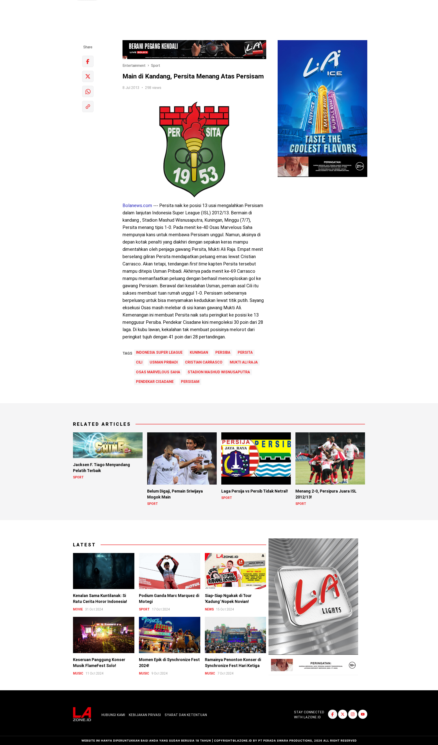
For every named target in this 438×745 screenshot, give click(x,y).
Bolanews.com (137, 205)
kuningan (199, 352)
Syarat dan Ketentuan (186, 715)
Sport (155, 65)
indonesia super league (159, 352)
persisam (190, 382)
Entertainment (134, 65)
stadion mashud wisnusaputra (219, 372)
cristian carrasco (203, 362)
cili (139, 362)
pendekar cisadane (155, 382)
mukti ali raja (244, 362)
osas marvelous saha (158, 372)
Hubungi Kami (113, 715)
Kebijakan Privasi (145, 715)
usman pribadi (164, 362)
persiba (222, 352)
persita (245, 352)
